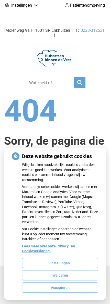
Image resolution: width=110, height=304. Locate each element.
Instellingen (60, 263)
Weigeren (60, 275)
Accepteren (60, 288)
